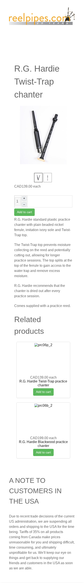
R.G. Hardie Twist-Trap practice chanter (43, 383)
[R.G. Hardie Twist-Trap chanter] (43, 135)
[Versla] (42, 17)
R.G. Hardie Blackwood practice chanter (43, 444)
